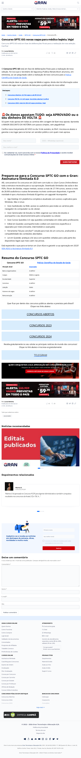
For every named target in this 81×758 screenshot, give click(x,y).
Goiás (20, 35)
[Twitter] (54, 739)
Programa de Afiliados (9, 645)
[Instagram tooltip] (43, 739)
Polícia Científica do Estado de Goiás (54, 262)
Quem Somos (6, 626)
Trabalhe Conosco (8, 648)
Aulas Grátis (46, 668)
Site (3, 604)
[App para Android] (36, 739)
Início (3, 35)
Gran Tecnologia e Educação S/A (31, 745)
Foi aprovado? (51, 648)
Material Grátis (47, 661)
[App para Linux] (28, 739)
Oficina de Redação (8, 687)
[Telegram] (57, 739)
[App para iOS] (32, 739)
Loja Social (5, 636)
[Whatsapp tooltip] (46, 739)
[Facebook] (50, 739)
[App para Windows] (25, 739)
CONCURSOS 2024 (40, 336)
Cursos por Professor (9, 684)
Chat (45, 629)
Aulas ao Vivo (46, 665)
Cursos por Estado (8, 680)
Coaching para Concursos (10, 661)
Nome (4, 589)
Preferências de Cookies (10, 652)
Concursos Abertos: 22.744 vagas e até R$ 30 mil (24, 95)
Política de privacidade (40, 727)
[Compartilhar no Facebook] (67, 53)
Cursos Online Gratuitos (10, 690)
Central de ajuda (49, 626)
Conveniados (6, 642)
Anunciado (33, 267)
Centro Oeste (11, 35)
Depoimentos (46, 658)
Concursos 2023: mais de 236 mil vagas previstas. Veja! (27, 103)
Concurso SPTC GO (39, 35)
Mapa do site (40, 733)
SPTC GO (28, 35)
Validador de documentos (10, 639)
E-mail (4, 596)
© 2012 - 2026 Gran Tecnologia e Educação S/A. (40, 724)
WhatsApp (47, 633)
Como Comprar (7, 633)
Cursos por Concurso (9, 674)
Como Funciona (7, 629)
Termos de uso (40, 730)
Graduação (5, 668)
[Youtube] (39, 739)
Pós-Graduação (7, 671)
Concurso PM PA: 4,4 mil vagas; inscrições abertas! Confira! (28, 99)
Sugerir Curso (46, 671)
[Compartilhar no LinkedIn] (72, 53)
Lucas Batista (9, 51)
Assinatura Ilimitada (8, 658)
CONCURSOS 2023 (40, 325)
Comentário (6, 564)
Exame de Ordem (7, 665)
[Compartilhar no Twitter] (69, 53)
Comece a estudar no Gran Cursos (40, 371)
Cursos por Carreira (8, 677)
